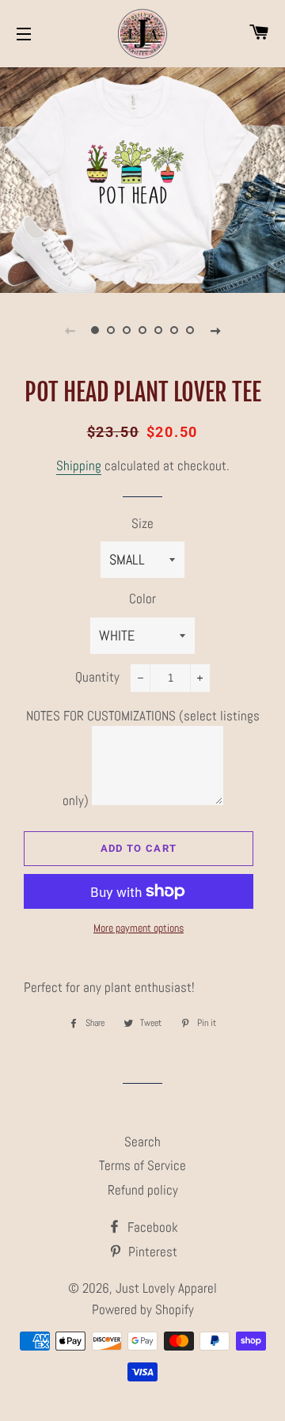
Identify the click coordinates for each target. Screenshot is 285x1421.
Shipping (78, 465)
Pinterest (151, 1251)
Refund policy (143, 1190)
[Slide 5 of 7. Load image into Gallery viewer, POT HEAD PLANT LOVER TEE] (158, 330)
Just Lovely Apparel (166, 1288)
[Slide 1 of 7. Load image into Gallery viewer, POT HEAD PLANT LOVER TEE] (95, 330)
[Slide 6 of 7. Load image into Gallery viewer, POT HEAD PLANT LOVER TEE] (174, 330)
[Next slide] (215, 330)
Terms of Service (142, 1165)
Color (142, 598)
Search (142, 1141)
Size (142, 523)
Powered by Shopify (143, 1309)
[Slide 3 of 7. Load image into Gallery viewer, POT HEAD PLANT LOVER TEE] (127, 330)
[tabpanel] (142, 178)
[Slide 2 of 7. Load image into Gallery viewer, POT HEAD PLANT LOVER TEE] (111, 330)
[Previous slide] (69, 330)
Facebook (151, 1227)
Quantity (97, 677)
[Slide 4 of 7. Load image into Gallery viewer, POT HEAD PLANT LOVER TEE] (142, 330)
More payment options (138, 928)
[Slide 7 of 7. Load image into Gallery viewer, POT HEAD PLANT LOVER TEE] (190, 330)
